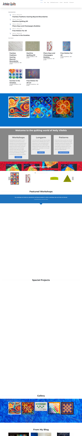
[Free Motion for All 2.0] (32, 74)
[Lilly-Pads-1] (41, 402)
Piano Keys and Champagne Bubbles (26, 26)
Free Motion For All (19, 31)
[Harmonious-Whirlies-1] (54, 402)
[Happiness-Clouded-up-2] (14, 402)
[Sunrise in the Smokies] (15, 74)
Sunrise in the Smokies (21, 35)
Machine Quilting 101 (20, 21)
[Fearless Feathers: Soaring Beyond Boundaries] (15, 46)
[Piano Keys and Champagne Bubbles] (49, 46)
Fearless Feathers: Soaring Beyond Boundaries (30, 17)
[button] (78, 2)
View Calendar (10, 38)
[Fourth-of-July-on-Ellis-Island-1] (28, 402)
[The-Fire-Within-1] (67, 402)
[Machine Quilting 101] (32, 46)
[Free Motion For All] (66, 46)
